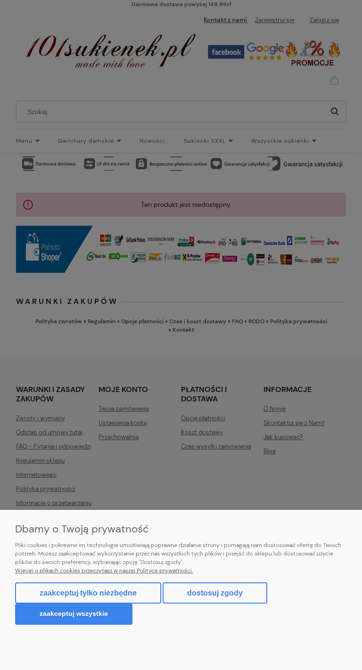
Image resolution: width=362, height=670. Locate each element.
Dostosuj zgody (215, 593)
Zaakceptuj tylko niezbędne (88, 593)
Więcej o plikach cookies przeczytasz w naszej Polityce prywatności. (104, 570)
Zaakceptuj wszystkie (74, 613)
